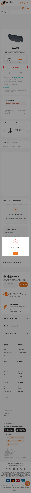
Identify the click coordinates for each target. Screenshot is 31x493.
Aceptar (15, 253)
